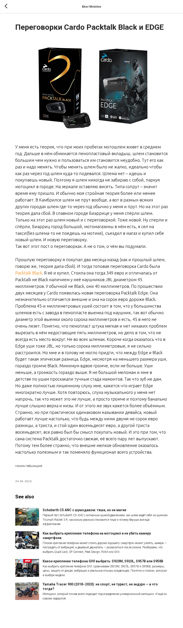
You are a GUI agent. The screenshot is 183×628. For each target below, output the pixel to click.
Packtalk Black (28, 272)
